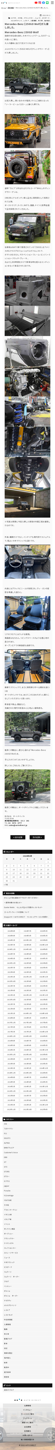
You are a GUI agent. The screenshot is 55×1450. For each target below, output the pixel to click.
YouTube (36, 2)
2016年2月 (11, 1050)
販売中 (6, 1367)
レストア (26, 20)
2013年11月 (11, 1091)
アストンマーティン (10, 1210)
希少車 (40, 20)
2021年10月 (11, 999)
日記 (5, 1348)
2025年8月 (44, 940)
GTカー (6, 1176)
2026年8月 (11, 931)
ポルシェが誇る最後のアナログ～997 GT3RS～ (21, 898)
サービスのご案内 (27, 1414)
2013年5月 (11, 1100)
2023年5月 (44, 967)
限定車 (6, 1377)
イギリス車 (8, 1214)
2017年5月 (11, 1027)
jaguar (6, 1186)
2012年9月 (44, 1109)
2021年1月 (11, 1013)
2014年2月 (11, 1086)
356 (5, 1124)
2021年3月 (27, 1009)
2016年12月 (44, 1032)
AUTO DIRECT (10, 2)
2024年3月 (11, 958)
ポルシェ (7, 1291)
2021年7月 (11, 1004)
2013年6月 (44, 1095)
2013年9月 (44, 1091)
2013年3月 (44, 1100)
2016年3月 (44, 1045)
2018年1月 (44, 1018)
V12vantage (8, 1195)
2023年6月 (27, 967)
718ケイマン (8, 1128)
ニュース (37, 18)
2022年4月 (11, 990)
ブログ (6, 1281)
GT (5, 1162)
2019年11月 (27, 1013)
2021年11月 (44, 995)
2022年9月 (27, 981)
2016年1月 (27, 1050)
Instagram (39, 2)
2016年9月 (44, 1036)
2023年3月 (27, 972)
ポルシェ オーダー (11, 1296)
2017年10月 (27, 1022)
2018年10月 (44, 1013)
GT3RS (6, 1171)
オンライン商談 (9, 1229)
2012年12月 (44, 1105)
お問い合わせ (27, 1435)
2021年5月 (44, 1004)
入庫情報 (33, 20)
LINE (47, 2)
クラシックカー (29, 18)
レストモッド (8, 1315)
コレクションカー (10, 1248)
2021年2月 (44, 1009)
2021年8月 (44, 999)
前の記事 (18, 837)
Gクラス (13, 18)
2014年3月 (44, 1082)
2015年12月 (44, 1050)
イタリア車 (7, 1219)
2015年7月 (27, 1059)
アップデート (27, 1418)
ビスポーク (45, 18)
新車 (5, 1343)
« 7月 (6, 884)
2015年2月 (11, 1068)
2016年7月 (27, 1041)
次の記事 (37, 837)
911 (5, 1133)
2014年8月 (11, 1077)
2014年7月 (27, 1077)
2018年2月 (27, 1018)
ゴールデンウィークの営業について (16, 912)
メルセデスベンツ (16, 20)
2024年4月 (44, 954)
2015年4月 (27, 1064)
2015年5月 (11, 1064)
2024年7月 (11, 954)
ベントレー (8, 1286)
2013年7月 (27, 1095)
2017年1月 (27, 1032)
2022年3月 (27, 990)
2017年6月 (44, 1022)
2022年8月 (44, 981)
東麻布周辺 (8, 1353)
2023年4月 (11, 972)
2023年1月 (11, 977)
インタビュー (27, 1410)
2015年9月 (44, 1054)
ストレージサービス (11, 1253)
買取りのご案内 (27, 1422)
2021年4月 (11, 1009)
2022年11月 (44, 977)
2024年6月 (27, 954)
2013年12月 (44, 1086)
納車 (5, 1362)
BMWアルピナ (9, 1147)
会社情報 (27, 1427)
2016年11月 (11, 1036)
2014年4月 (27, 1082)
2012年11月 (11, 1109)
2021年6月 (27, 1004)
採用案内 (27, 1431)
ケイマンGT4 (8, 1243)
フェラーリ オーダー (11, 1276)
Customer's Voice (11, 1152)
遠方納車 (7, 1372)
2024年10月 (27, 949)
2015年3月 (44, 1064)
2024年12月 (44, 945)
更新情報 (11, 8)
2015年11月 (11, 1054)
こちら (15, 765)
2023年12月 (11, 963)
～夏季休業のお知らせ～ (13, 902)
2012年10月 (27, 1109)
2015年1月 (27, 1068)
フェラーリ (7, 1272)
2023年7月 (11, 967)
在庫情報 (27, 1405)
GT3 (5, 1167)
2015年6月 (44, 1059)
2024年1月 (44, 958)
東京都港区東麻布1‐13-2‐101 (17, 821)
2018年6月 (11, 1018)
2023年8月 (44, 963)
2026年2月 (44, 936)
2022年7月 (11, 986)
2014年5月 (11, 1082)
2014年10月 (27, 1073)
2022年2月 (44, 990)
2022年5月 (44, 986)
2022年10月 (11, 981)
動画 (5, 1329)
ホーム (3, 8)
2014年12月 (44, 1068)
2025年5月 (27, 945)
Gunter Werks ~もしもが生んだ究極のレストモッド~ (23, 907)
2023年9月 (27, 963)
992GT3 (7, 1138)
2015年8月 (11, 1059)
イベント (7, 1224)
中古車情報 (8, 1319)
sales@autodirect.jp (18, 825)
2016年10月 (27, 1036)
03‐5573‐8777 (15, 823)
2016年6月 (44, 1041)
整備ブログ (8, 1339)
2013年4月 (27, 1100)
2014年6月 (44, 1077)
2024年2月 (27, 958)
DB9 (5, 1157)
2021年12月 (27, 995)
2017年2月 (11, 1032)
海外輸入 (47, 20)
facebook (43, 2)
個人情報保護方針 (27, 1439)
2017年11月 (11, 1022)
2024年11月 (11, 949)
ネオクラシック (9, 1262)
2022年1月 (11, 995)
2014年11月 (11, 1073)
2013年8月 (11, 1095)
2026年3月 (27, 936)
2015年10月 (27, 1054)
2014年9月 (44, 1073)
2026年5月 (44, 931)
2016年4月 (27, 1045)
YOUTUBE (8, 1200)
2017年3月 (44, 1027)
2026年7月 (27, 931)
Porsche (7, 1190)
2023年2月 (44, 972)
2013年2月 (11, 1105)
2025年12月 (27, 940)
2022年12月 (27, 977)
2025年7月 (11, 945)
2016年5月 (11, 1045)
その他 (20, 18)
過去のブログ (9, 1390)
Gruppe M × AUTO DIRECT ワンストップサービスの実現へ (26, 917)
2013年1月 (27, 1105)
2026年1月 (11, 940)
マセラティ (7, 1300)
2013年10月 (27, 1091)
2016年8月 (11, 1041)
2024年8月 (44, 949)
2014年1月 (27, 1086)
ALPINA (7, 1143)
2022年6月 (27, 986)
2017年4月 (27, 1027)
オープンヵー (8, 1233)
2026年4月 (11, 936)
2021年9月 (27, 999)
